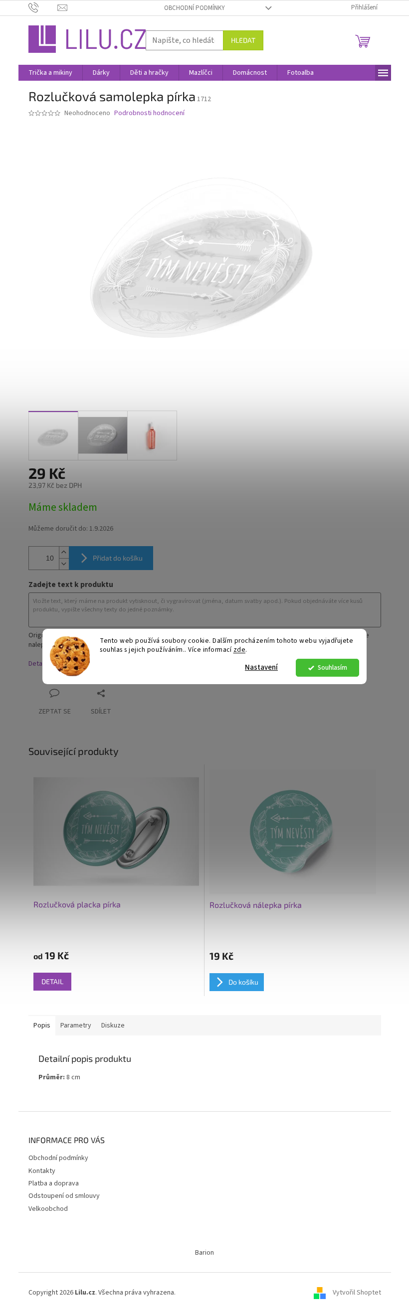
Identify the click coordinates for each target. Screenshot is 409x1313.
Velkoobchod (48, 1209)
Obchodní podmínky (194, 7)
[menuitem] (50, 73)
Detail (52, 981)
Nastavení (261, 667)
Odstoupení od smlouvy (64, 1196)
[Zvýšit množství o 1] (64, 552)
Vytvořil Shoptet (357, 1293)
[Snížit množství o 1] (64, 564)
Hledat (243, 40)
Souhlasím (332, 667)
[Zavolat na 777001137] (43, 7)
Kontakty (41, 1171)
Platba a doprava (53, 1183)
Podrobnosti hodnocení (149, 113)
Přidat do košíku (118, 558)
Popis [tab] (41, 1025)
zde (239, 650)
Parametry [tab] (75, 1025)
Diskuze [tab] (113, 1025)
